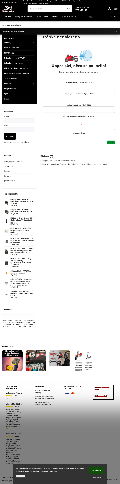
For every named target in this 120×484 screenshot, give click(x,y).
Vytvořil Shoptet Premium (110, 479)
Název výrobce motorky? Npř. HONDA (79, 94)
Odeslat (111, 142)
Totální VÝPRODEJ (11, 78)
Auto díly (7, 43)
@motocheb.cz (9, 181)
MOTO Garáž (9, 53)
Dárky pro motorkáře (12, 48)
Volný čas (7, 83)
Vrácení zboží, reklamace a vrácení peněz (36, 3)
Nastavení (20, 476)
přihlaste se (90, 164)
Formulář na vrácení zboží (102, 388)
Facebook (7, 171)
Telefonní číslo (79, 133)
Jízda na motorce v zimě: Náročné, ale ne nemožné (44, 397)
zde (55, 471)
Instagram (8, 176)
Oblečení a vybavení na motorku (16, 68)
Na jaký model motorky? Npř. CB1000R (78, 116)
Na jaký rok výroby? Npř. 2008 (79, 105)
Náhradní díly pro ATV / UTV (14, 58)
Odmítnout (96, 478)
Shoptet (9, 481)
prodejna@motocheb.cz (13, 161)
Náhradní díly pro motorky (14, 63)
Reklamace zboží (101, 396)
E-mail (79, 125)
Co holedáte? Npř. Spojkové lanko (78, 82)
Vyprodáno (8, 94)
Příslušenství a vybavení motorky (16, 73)
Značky (7, 99)
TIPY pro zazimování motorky (42, 391)
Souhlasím (96, 470)
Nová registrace (10, 142)
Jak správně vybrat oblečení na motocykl (43, 403)
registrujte (104, 164)
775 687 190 (8, 166)
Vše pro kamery (10, 89)
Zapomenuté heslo (22, 142)
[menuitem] (7, 16)
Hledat (68, 9)
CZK (114, 17)
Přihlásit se (10, 136)
